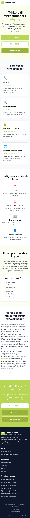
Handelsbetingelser (15, 511)
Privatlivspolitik (15, 509)
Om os (3, 468)
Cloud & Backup (6, 488)
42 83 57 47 (15, 451)
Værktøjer (4, 465)
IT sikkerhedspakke (7, 479)
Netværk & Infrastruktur (9, 496)
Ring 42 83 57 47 (15, 37)
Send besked (15, 51)
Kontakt (3, 471)
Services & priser (6, 463)
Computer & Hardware (8, 482)
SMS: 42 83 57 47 (15, 44)
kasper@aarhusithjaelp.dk (9, 454)
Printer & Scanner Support (9, 494)
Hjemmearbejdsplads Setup (10, 491)
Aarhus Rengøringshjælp (20, 515)
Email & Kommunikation (8, 485)
